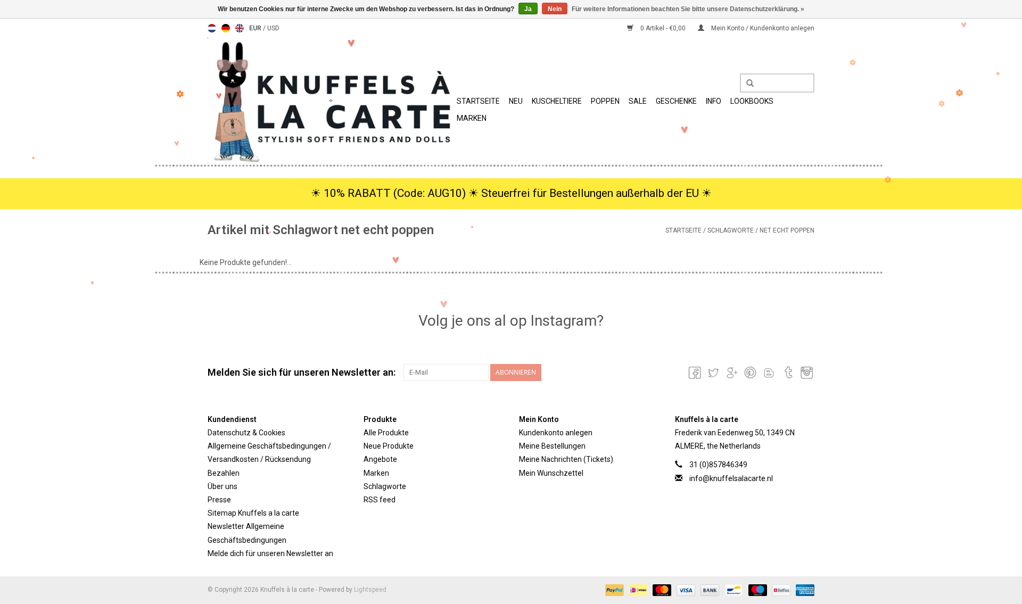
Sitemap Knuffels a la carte (253, 513)
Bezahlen (224, 473)
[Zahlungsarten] (613, 589)
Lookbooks (751, 101)
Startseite (478, 101)
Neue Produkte (389, 446)
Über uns (222, 486)
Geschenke (676, 101)
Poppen (605, 101)
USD (273, 28)
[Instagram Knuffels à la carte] (805, 372)
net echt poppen (787, 230)
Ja (528, 9)
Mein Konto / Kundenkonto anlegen (762, 28)
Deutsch (225, 28)
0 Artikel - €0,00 (663, 28)
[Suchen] (746, 84)
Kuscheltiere (557, 101)
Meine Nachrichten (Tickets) (566, 459)
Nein (555, 9)
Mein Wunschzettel (551, 473)
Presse (219, 499)
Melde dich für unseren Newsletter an (270, 553)
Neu (516, 101)
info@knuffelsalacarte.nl (731, 478)
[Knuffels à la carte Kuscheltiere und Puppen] (331, 100)
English (239, 28)
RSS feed (379, 499)
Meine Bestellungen (552, 446)
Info (713, 101)
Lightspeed (370, 589)
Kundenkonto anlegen (555, 432)
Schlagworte (730, 230)
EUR (256, 28)
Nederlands (212, 28)
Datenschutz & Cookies (246, 432)
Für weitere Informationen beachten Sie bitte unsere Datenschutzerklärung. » (688, 9)
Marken (472, 118)
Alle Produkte (386, 432)
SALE (638, 101)
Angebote (380, 459)
